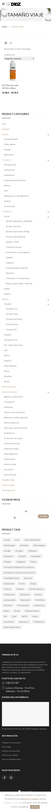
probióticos (39, 605)
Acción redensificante (16, 237)
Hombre (9, 257)
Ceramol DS (11, 329)
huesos (38, 594)
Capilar (5, 134)
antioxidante (39, 545)
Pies (6, 190)
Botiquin (6, 129)
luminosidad (9, 600)
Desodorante (10, 164)
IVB (5, 350)
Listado (11, 43)
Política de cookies (10, 755)
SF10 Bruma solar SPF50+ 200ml (10, 86)
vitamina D (39, 622)
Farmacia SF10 (10, 340)
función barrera (36, 589)
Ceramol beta (12, 324)
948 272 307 (12, 682)
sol (5, 616)
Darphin (7, 334)
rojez (6, 611)
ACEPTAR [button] (35, 807)
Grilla (6, 43)
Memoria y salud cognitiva (16, 417)
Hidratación (9, 170)
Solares (7, 201)
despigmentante (11, 578)
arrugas (19, 551)
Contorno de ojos (14, 247)
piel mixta (39, 600)
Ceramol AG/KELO (14, 319)
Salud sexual (9, 459)
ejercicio (28, 578)
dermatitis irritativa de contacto (19, 572)
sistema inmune (32, 611)
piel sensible (23, 605)
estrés (22, 583)
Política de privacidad (11, 751)
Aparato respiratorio (13, 396)
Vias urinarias (10, 474)
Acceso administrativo (11, 759)
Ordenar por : (10, 55)
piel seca (8, 605)
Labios (7, 288)
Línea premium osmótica (15, 180)
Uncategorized (8, 490)
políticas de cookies (29, 799)
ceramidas (36, 556)
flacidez (20, 589)
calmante (32, 551)
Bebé (4, 124)
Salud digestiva (11, 454)
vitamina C (24, 622)
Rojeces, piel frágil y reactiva (19, 283)
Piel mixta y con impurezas (18, 278)
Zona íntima (9, 206)
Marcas (5, 299)
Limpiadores (9, 175)
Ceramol (8, 304)
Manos (7, 185)
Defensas (8, 407)
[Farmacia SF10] (13, 4)
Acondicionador (11, 139)
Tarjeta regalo (8, 485)
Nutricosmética (9, 386)
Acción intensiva (13, 226)
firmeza (7, 589)
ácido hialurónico (12, 627)
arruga (7, 551)
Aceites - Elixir (12, 242)
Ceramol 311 (12, 309)
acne (17, 540)
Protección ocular (12, 443)
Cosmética (7, 211)
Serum (17, 611)
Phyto (7, 371)
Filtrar (43, 516)
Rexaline (8, 376)
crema (33, 562)
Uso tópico (9, 469)
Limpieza (10, 262)
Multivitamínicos (11, 422)
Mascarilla (8, 154)
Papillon (7, 360)
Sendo (7, 381)
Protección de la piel (13, 438)
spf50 (24, 616)
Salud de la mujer (11, 448)
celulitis (22, 556)
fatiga (33, 583)
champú (7, 562)
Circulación (9, 402)
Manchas (10, 273)
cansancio (8, 556)
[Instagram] (11, 777)
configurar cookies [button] (11, 802)
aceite (7, 540)
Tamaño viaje (8, 480)
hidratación (9, 594)
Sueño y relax (10, 464)
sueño (35, 616)
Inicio (4, 26)
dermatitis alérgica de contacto (19, 567)
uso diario (9, 622)
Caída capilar (10, 144)
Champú (7, 149)
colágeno (20, 562)
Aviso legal (6, 747)
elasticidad (9, 583)
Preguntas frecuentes (11, 742)
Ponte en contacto (14, 678)
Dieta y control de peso (14, 412)
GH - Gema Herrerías (13, 345)
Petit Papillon (10, 366)
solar (14, 616)
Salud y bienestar (9, 392)
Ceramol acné (12, 314)
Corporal (6, 160)
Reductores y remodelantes (16, 196)
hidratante (25, 594)
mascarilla (25, 600)
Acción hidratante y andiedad (19, 221)
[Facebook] (4, 777)
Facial (6, 216)
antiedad (24, 545)
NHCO (7, 355)
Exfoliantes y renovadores (18, 252)
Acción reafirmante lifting (17, 231)
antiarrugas (9, 545)
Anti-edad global (32, 540)
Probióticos (9, 433)
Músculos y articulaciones (15, 428)
